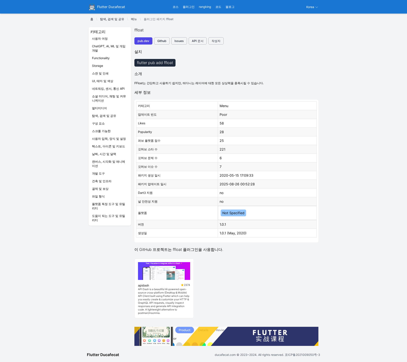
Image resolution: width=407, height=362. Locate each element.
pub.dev (143, 41)
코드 (218, 6)
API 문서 (198, 41)
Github (161, 41)
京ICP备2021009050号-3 (302, 354)
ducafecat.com (226, 354)
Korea (310, 7)
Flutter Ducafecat (103, 354)
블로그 (230, 6)
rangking (205, 6)
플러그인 (189, 6)
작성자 (216, 41)
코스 (175, 6)
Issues (179, 41)
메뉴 (134, 19)
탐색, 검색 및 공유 (112, 19)
